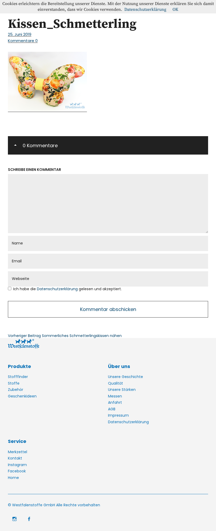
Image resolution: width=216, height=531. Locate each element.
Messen (115, 396)
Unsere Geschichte (125, 376)
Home (13, 477)
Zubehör (15, 389)
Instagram (17, 464)
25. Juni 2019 (19, 34)
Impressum (118, 415)
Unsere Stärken (122, 389)
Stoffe (13, 383)
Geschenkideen (22, 396)
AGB (111, 409)
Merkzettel (17, 452)
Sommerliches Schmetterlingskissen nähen (65, 335)
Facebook (17, 471)
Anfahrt (115, 402)
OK (175, 9)
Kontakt (15, 458)
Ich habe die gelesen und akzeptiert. (67, 289)
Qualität (115, 383)
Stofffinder (18, 376)
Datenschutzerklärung (58, 289)
